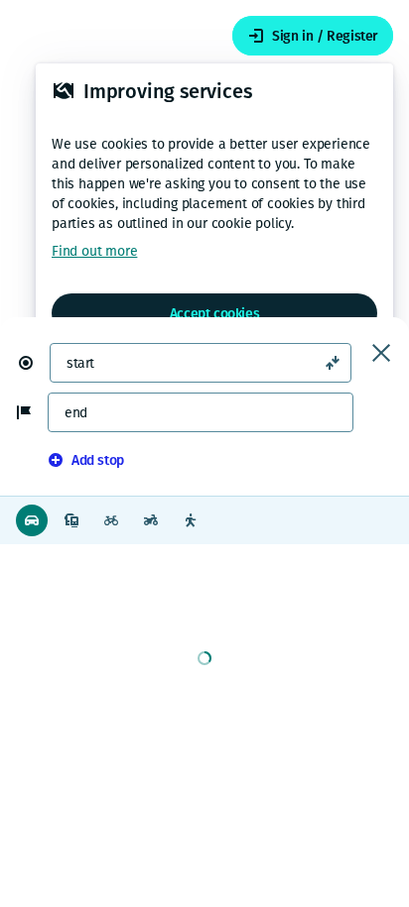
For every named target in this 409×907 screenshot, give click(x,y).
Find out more (94, 251)
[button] (34, 363)
